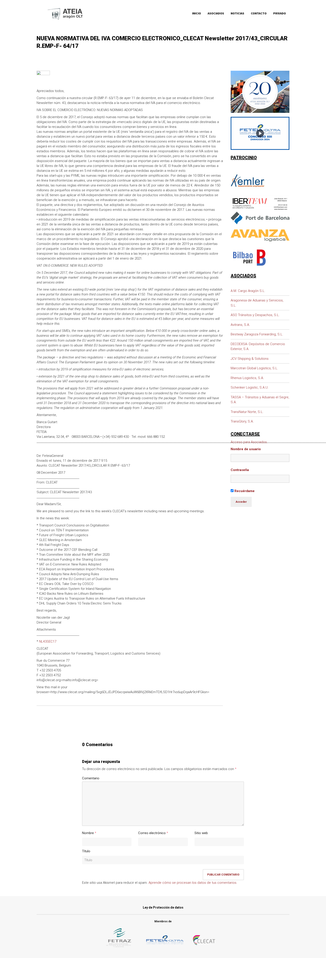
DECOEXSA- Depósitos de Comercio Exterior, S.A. (258, 346)
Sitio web (201, 833)
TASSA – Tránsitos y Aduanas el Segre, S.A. (260, 399)
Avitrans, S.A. (240, 325)
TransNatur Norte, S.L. (247, 412)
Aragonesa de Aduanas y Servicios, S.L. (257, 302)
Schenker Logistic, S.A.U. (250, 387)
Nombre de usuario (246, 449)
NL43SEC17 (47, 641)
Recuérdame (244, 491)
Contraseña (240, 470)
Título (86, 851)
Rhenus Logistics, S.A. (247, 378)
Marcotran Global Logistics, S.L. (254, 368)
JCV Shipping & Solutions (250, 359)
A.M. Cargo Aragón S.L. (248, 291)
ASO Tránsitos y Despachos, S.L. (255, 315)
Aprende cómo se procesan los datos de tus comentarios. (193, 883)
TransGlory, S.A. (242, 421)
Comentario (90, 778)
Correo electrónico (152, 833)
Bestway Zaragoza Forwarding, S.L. (257, 334)
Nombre (88, 833)
